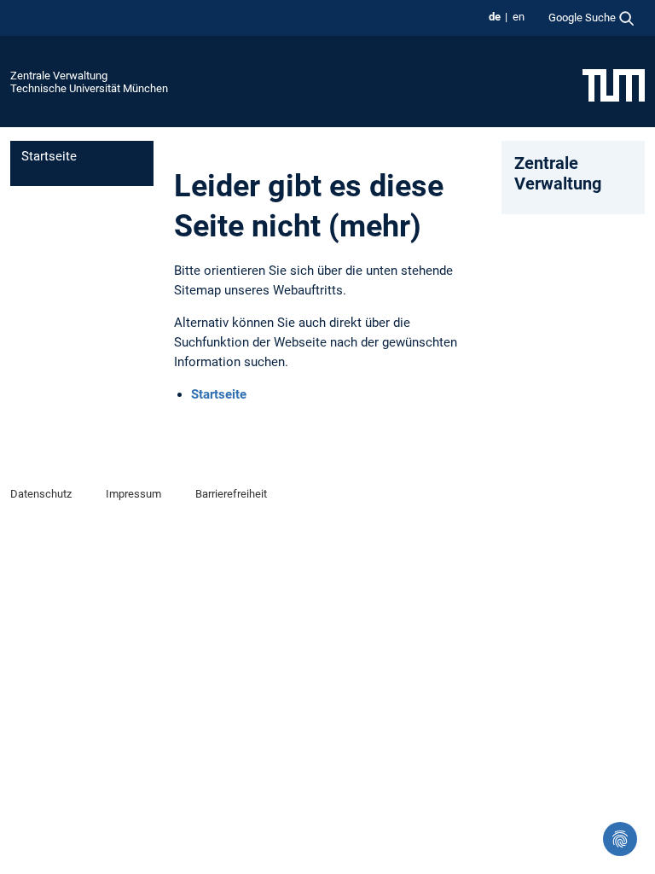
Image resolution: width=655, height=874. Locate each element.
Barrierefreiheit (231, 493)
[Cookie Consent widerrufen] (620, 839)
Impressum (133, 493)
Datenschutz (41, 493)
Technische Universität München (89, 88)
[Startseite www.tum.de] (614, 84)
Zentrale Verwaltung (58, 75)
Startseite (49, 156)
